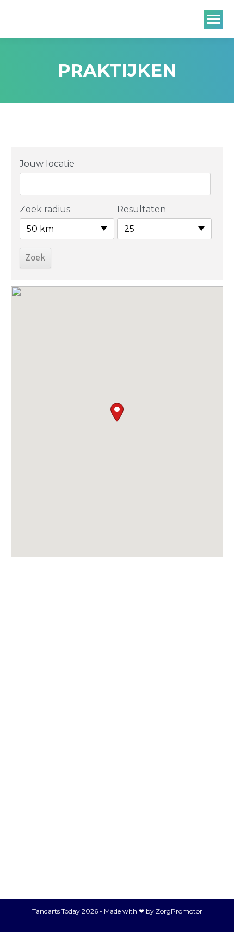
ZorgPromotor (179, 911)
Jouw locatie (47, 163)
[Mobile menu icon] (213, 19)
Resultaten (141, 209)
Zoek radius (45, 209)
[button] (117, 412)
